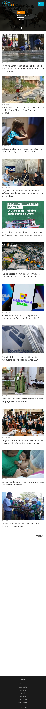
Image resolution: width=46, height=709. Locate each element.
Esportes (23, 696)
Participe (20, 19)
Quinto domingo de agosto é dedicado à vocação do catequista (21, 525)
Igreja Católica (23, 687)
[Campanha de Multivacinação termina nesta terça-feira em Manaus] (23, 464)
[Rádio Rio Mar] (7, 4)
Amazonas (23, 690)
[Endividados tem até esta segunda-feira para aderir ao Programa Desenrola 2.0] (23, 297)
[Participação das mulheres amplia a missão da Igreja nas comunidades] (23, 381)
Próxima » (40, 536)
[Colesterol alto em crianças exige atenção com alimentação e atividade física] (23, 131)
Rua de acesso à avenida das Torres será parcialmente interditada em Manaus (21, 275)
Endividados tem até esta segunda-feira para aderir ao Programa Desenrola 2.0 (21, 316)
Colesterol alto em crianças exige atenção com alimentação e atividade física (22, 150)
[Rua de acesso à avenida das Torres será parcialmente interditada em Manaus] (23, 256)
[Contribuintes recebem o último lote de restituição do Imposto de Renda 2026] (23, 339)
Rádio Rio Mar (23, 699)
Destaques (23, 684)
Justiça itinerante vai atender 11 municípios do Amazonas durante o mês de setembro (23, 233)
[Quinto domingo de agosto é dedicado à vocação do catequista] (23, 506)
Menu (41, 4)
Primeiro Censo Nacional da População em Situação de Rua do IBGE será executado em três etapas (23, 68)
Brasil (23, 693)
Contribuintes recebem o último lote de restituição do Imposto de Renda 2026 (21, 358)
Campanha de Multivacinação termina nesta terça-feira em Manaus (23, 483)
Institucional (23, 707)
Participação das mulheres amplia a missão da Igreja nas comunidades (22, 400)
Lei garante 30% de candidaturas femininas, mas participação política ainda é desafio (23, 441)
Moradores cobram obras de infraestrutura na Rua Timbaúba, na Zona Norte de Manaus (23, 110)
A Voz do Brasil (23, 15)
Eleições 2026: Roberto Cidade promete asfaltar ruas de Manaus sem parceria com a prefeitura (22, 193)
